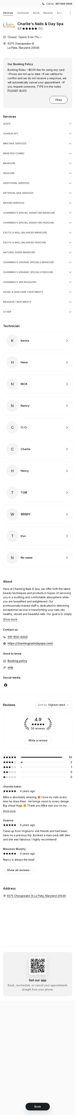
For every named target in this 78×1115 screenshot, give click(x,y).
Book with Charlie (37, 449)
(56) (40, 28)
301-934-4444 (63, 3)
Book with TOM (37, 492)
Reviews (48, 12)
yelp (10, 667)
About (36, 12)
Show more (9, 811)
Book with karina (37, 340)
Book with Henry (37, 471)
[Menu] (70, 13)
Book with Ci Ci (37, 427)
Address (62, 12)
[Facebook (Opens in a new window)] (5, 685)
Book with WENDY (37, 514)
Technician (23, 12)
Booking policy (17, 660)
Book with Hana (37, 362)
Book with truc (37, 536)
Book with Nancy (37, 406)
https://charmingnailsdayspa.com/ (30, 643)
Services (8, 12)
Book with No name (37, 558)
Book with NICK (37, 384)
